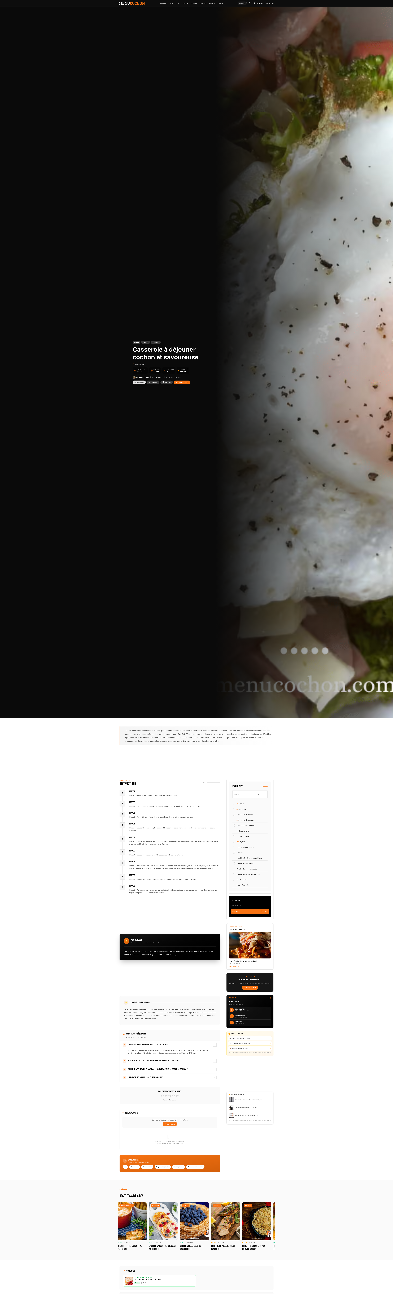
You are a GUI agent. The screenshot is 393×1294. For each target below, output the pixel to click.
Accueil (163, 3)
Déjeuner (155, 342)
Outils (203, 3)
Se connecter (169, 1124)
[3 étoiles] (169, 1096)
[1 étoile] (162, 1096)
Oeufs (136, 342)
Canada (145, 342)
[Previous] (120, 1227)
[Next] (273, 1227)
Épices (185, 3)
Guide (221, 3)
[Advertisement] (181, 762)
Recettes (173, 3)
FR (269, 3)
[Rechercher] (250, 3)
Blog (211, 3)
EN (273, 3)
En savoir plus (249, 988)
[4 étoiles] (173, 1096)
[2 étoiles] (166, 1096)
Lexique (194, 3)
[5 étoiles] (177, 1096)
